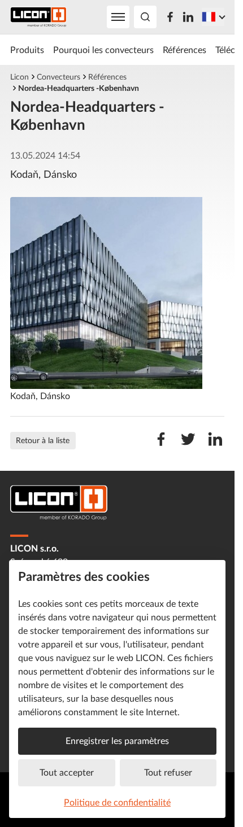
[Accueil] (38, 17)
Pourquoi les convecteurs (103, 49)
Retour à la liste (43, 440)
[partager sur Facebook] (161, 444)
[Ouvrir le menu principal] (118, 17)
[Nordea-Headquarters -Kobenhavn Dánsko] (117, 293)
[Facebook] (170, 17)
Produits (27, 49)
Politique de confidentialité (117, 802)
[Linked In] (188, 17)
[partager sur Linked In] (215, 444)
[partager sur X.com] (188, 444)
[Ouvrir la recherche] (145, 17)
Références (184, 49)
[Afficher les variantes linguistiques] (213, 17)
